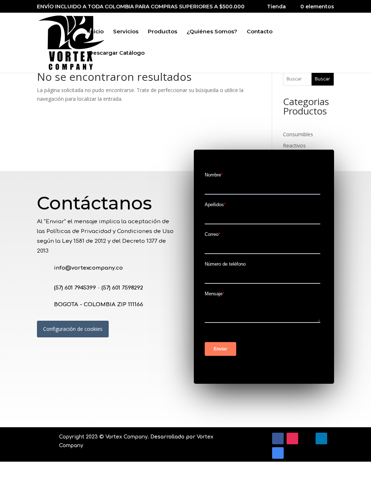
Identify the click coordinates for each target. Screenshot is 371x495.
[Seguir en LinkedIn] (321, 438)
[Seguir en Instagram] (292, 438)
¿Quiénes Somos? (212, 32)
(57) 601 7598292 (122, 288)
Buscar (322, 78)
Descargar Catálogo (117, 53)
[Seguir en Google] (278, 453)
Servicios (125, 32)
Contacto (259, 32)
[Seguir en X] (307, 438)
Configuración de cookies (73, 328)
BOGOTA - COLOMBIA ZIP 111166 (98, 304)
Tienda (276, 7)
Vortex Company (126, 437)
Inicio (96, 32)
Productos (162, 32)
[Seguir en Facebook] (278, 438)
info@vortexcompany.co (88, 268)
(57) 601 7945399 (75, 288)
